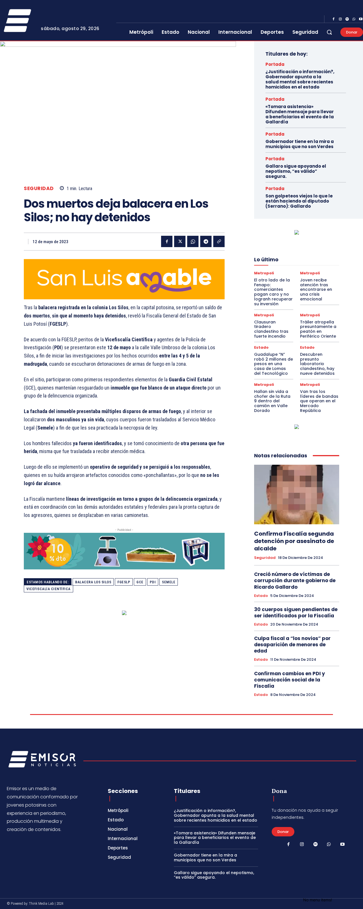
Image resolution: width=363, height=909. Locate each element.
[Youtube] (342, 844)
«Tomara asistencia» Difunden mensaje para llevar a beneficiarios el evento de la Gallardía (299, 114)
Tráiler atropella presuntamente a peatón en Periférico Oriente (318, 329)
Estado (261, 347)
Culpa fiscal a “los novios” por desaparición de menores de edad (292, 644)
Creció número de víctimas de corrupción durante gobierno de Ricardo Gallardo (294, 580)
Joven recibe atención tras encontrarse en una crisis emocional (316, 289)
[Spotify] (347, 19)
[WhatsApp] (354, 19)
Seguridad (39, 188)
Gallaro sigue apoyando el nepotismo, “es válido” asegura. (295, 171)
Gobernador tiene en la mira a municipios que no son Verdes (299, 144)
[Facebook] (333, 19)
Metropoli (264, 273)
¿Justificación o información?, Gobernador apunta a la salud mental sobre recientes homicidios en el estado (299, 79)
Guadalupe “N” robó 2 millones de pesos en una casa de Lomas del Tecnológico (273, 364)
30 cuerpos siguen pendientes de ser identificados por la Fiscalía (295, 612)
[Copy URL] (219, 241)
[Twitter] (179, 241)
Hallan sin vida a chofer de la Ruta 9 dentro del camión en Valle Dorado (272, 401)
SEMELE (168, 582)
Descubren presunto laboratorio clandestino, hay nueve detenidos (317, 364)
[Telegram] (206, 241)
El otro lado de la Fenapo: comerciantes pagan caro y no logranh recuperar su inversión (273, 292)
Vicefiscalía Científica (48, 589)
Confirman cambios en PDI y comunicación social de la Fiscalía (289, 679)
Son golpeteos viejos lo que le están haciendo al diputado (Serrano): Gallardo (299, 201)
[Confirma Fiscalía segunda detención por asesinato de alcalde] (296, 494)
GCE (139, 582)
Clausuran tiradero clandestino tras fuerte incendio (271, 329)
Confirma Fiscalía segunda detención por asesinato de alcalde (294, 541)
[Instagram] (340, 19)
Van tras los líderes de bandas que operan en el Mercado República (319, 401)
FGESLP (123, 582)
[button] (329, 32)
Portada (274, 64)
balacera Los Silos (93, 582)
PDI (153, 582)
